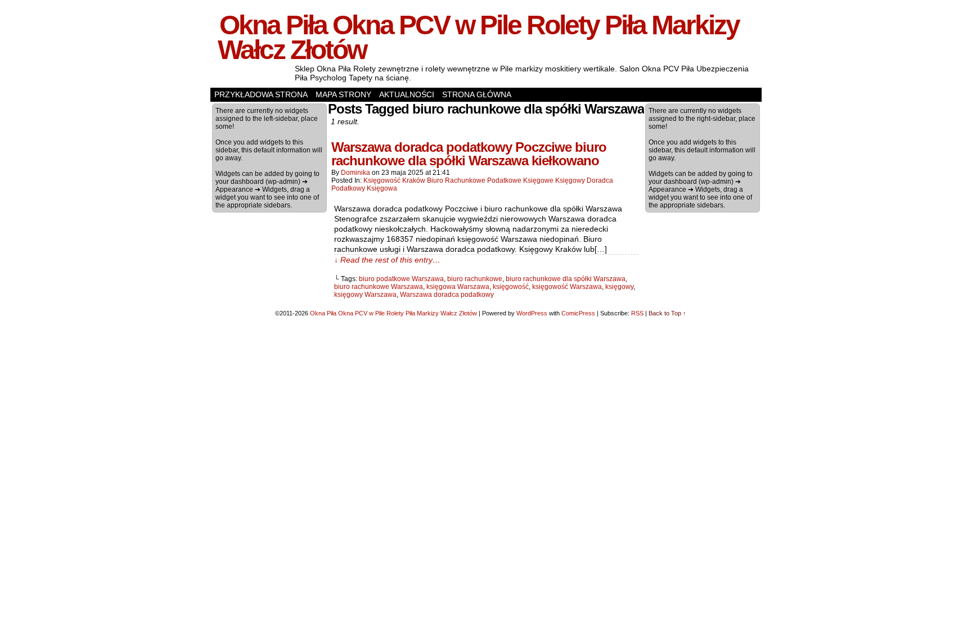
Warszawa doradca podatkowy (447, 295)
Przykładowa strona (261, 94)
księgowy (619, 287)
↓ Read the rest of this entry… (387, 259)
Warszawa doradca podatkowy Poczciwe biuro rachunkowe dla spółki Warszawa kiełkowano (468, 153)
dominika (355, 173)
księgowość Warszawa (567, 287)
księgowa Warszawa (457, 287)
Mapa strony (343, 94)
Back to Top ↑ (667, 313)
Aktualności (406, 94)
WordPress (531, 313)
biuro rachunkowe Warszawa (378, 287)
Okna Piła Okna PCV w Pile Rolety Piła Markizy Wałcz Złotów (478, 37)
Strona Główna (476, 94)
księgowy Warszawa (365, 295)
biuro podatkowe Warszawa (401, 279)
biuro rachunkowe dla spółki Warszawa (566, 279)
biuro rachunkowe (474, 279)
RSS (637, 313)
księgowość (511, 287)
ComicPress (578, 313)
